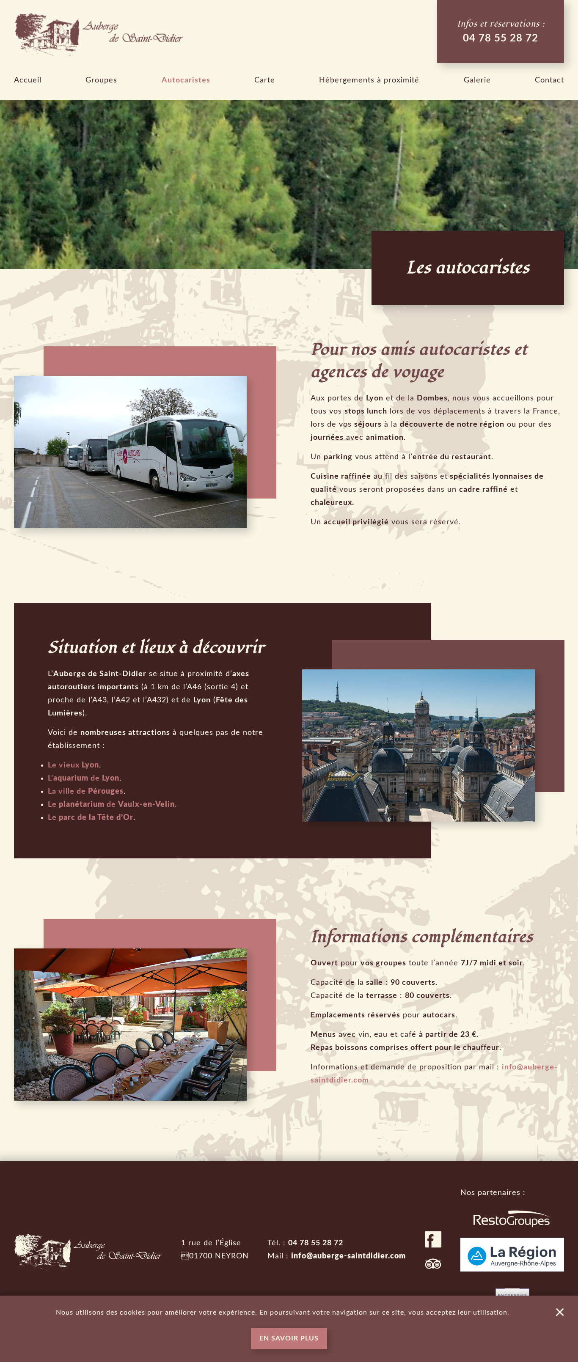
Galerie (477, 80)
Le (90, 818)
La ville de (86, 791)
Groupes (101, 80)
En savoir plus (289, 1338)
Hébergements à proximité (369, 80)
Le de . (112, 804)
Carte (264, 80)
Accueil (27, 80)
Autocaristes (186, 80)
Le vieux (73, 765)
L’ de (83, 778)
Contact (549, 80)
